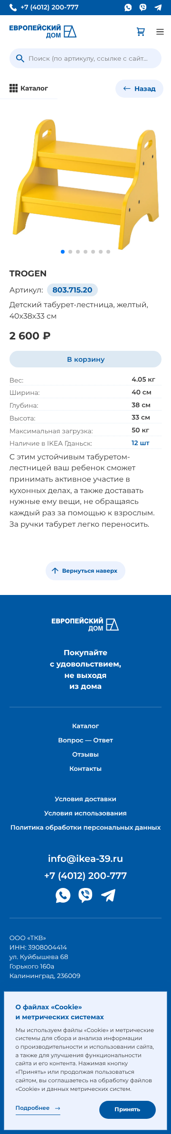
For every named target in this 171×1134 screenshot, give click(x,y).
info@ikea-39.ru (85, 859)
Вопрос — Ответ (85, 740)
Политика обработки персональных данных (85, 828)
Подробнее (33, 1108)
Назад (144, 88)
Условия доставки (85, 799)
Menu (160, 31)
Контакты (85, 769)
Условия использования (85, 813)
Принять (127, 1109)
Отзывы (85, 755)
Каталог (85, 726)
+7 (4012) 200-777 (49, 8)
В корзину (85, 359)
